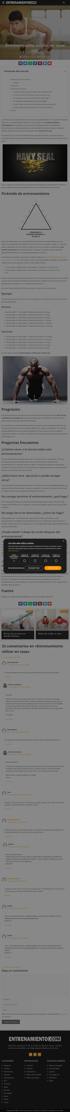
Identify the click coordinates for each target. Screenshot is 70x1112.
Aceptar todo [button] (53, 568)
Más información (13, 551)
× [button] (63, 541)
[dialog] (34, 556)
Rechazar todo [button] (34, 568)
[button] (16, 568)
